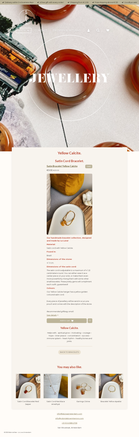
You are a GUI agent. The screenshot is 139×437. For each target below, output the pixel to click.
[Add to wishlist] (90, 320)
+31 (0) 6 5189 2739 (69, 423)
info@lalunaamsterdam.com (69, 414)
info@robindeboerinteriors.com (69, 418)
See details (52, 315)
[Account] (88, 30)
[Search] (98, 30)
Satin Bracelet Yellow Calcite (62, 166)
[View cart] (107, 30)
